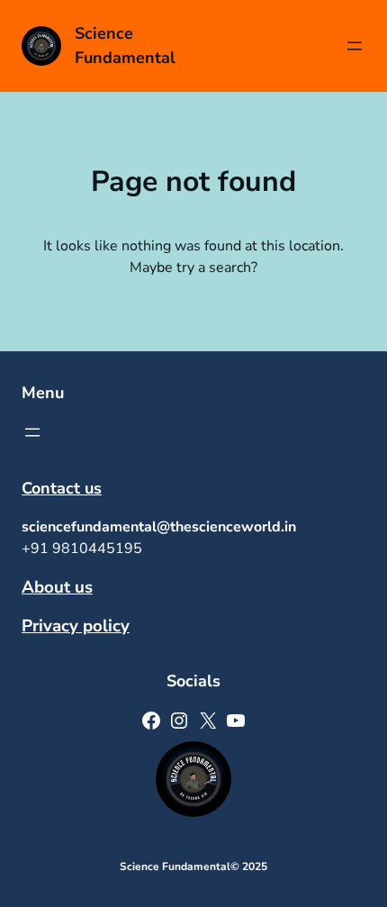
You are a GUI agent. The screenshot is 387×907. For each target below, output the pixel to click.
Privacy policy (76, 626)
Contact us (62, 488)
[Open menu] (354, 46)
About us (57, 587)
